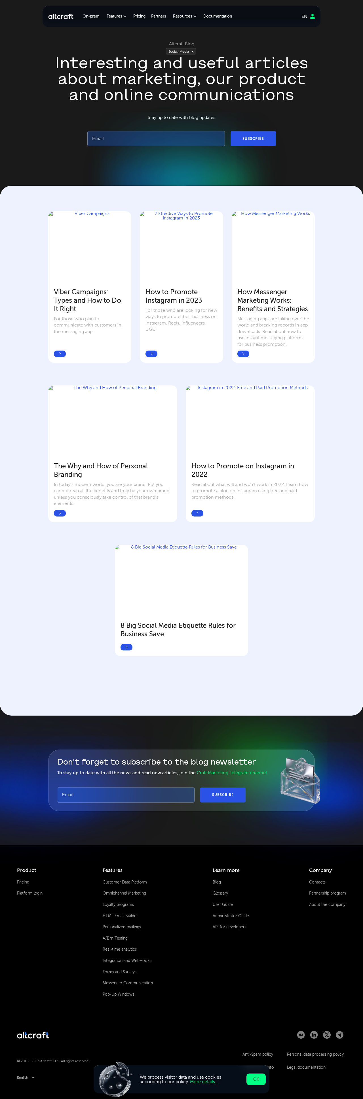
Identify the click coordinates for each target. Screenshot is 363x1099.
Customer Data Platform (125, 882)
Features (114, 16)
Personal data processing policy (315, 1054)
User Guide (223, 904)
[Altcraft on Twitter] (327, 1037)
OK (256, 1079)
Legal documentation (306, 1067)
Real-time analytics (120, 949)
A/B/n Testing (115, 938)
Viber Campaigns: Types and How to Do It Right (88, 300)
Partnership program (327, 893)
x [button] (192, 52)
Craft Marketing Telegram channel (232, 772)
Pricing (139, 16)
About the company (327, 904)
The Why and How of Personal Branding (101, 470)
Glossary (220, 893)
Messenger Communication (128, 983)
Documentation (217, 16)
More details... (204, 1081)
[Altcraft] (60, 16)
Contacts (317, 882)
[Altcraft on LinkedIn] (314, 1037)
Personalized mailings (122, 927)
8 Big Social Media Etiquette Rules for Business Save (179, 629)
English (22, 1077)
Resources (182, 16)
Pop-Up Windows (118, 994)
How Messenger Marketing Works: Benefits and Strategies (272, 300)
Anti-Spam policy (257, 1054)
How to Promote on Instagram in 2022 (243, 470)
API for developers (229, 927)
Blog (217, 882)
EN (304, 16)
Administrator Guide (231, 916)
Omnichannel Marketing (124, 893)
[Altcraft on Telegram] (339, 1037)
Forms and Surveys (119, 972)
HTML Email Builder (120, 916)
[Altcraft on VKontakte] (301, 1037)
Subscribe (253, 139)
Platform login (30, 893)
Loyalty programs (118, 904)
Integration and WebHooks (127, 960)
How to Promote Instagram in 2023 (173, 296)
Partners (158, 16)
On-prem (91, 16)
